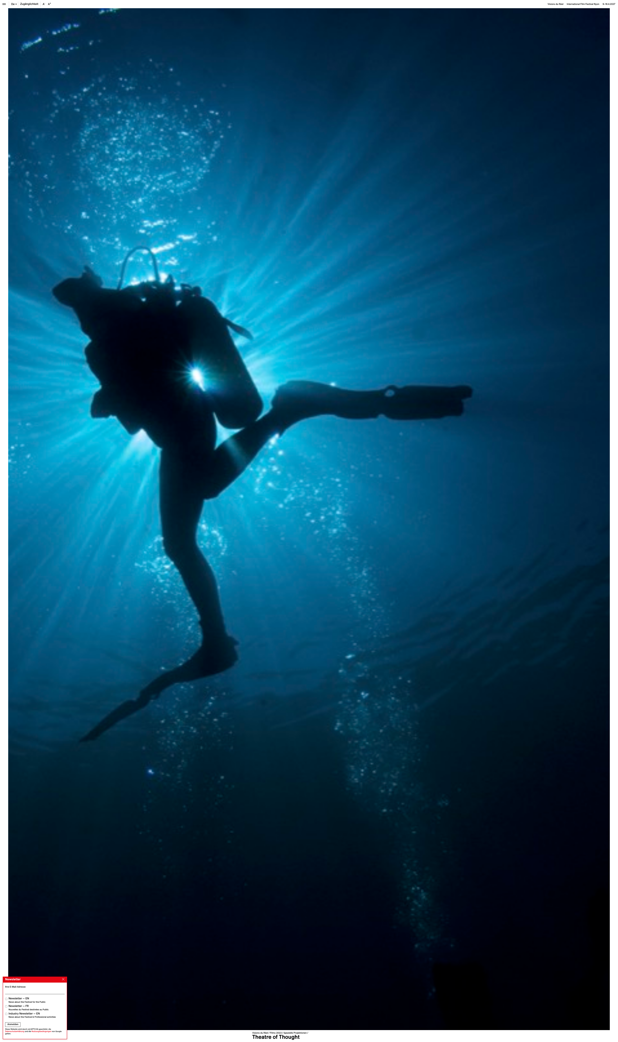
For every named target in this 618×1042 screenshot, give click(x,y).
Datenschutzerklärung (14, 1031)
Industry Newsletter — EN (32, 1015)
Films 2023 (276, 1033)
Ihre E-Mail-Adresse (15, 987)
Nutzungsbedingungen (41, 1031)
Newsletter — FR (29, 1008)
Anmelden (12, 1024)
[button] (158, 519)
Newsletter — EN (27, 1000)
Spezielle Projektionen (295, 1033)
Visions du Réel (260, 1033)
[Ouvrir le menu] (4, 4)
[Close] (62, 979)
